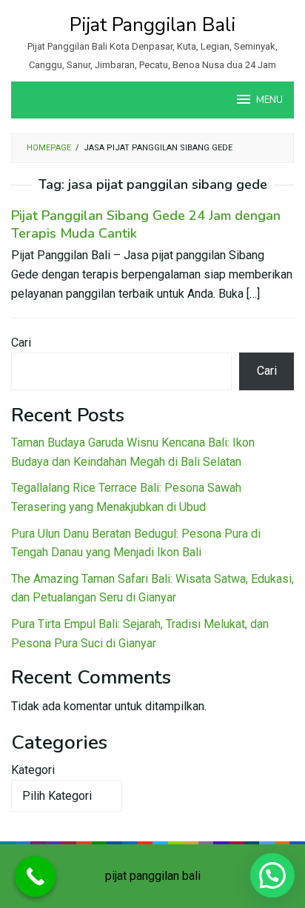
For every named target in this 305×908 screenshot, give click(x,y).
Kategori (33, 770)
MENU (269, 100)
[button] (272, 875)
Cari (21, 343)
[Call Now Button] (35, 876)
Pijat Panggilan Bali (152, 25)
